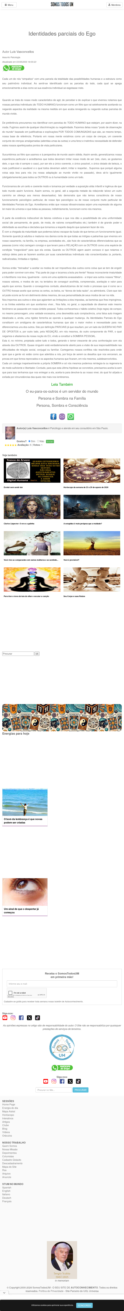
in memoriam (62, 1280)
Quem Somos (9, 1146)
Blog (4, 1128)
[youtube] (4, 1017)
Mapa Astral (8, 1111)
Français (6, 1201)
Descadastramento (12, 1163)
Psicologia (15, 57)
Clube (5, 1125)
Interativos (7, 1118)
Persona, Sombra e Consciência (62, 405)
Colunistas (8, 1156)
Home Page (8, 1104)
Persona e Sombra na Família (62, 398)
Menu (10, 4)
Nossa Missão (10, 1149)
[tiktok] (37, 1017)
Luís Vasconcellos (22, 51)
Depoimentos (9, 1153)
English (6, 1191)
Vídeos (6, 1132)
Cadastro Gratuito (11, 1160)
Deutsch (6, 1197)
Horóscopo (8, 1115)
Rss (4, 1170)
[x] (29, 1017)
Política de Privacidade (51, 1291)
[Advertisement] (62, 627)
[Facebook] (21, 1017)
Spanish (6, 1187)
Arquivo (6, 1173)
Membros (115, 4)
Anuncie (6, 1177)
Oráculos (7, 1135)
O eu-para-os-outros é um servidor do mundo (62, 391)
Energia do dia (10, 1108)
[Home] (62, 1047)
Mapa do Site (9, 1166)
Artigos (6, 1122)
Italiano (6, 1194)
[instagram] (13, 1017)
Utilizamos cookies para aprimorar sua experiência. (52, 1305)
